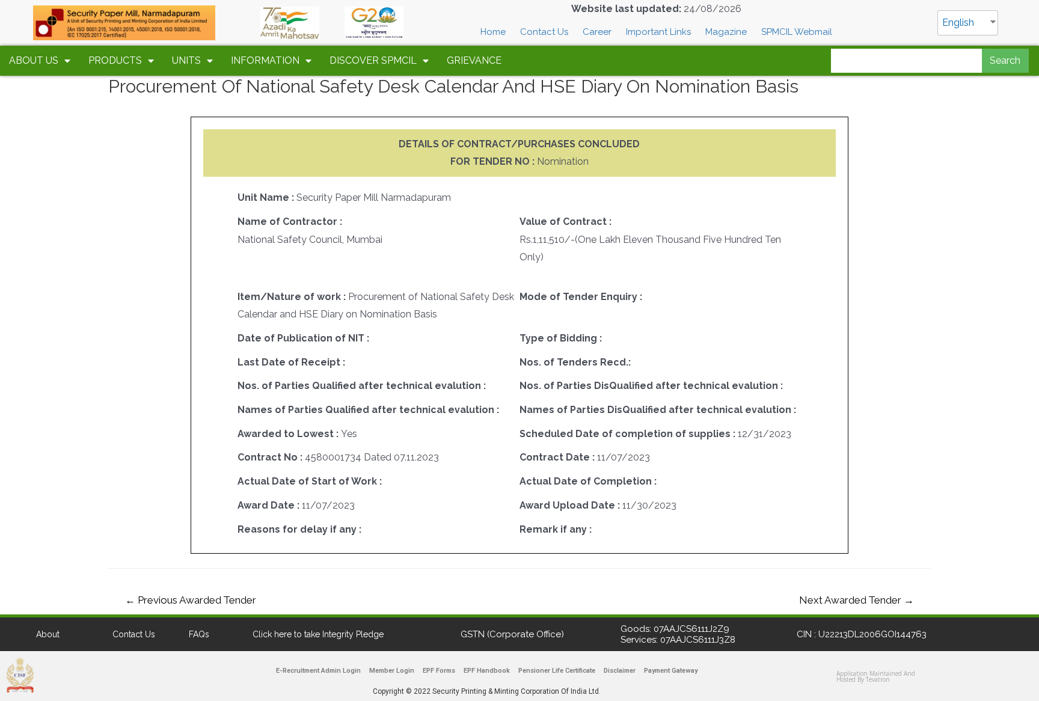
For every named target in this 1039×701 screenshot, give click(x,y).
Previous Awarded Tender (190, 600)
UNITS (186, 60)
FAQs (199, 634)
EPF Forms (439, 671)
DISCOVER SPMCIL (373, 60)
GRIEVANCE (474, 60)
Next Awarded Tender (856, 600)
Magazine (726, 31)
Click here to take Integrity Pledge (318, 634)
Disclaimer (620, 671)
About (48, 634)
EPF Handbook (487, 671)
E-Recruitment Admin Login (318, 671)
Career (597, 31)
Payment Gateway (670, 671)
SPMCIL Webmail (796, 31)
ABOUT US (33, 60)
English (958, 22)
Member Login (391, 671)
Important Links (658, 31)
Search (1005, 60)
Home (493, 31)
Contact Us (544, 31)
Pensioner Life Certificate (556, 671)
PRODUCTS (115, 60)
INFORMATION (265, 60)
